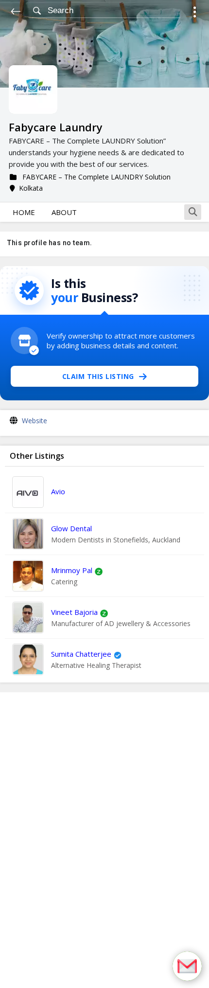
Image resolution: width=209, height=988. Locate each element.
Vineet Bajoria (74, 612)
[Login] (194, 13)
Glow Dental (71, 528)
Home (24, 212)
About (64, 212)
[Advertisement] (104, 840)
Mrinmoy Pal (71, 570)
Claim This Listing (98, 376)
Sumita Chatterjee (81, 654)
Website (34, 420)
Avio (58, 491)
